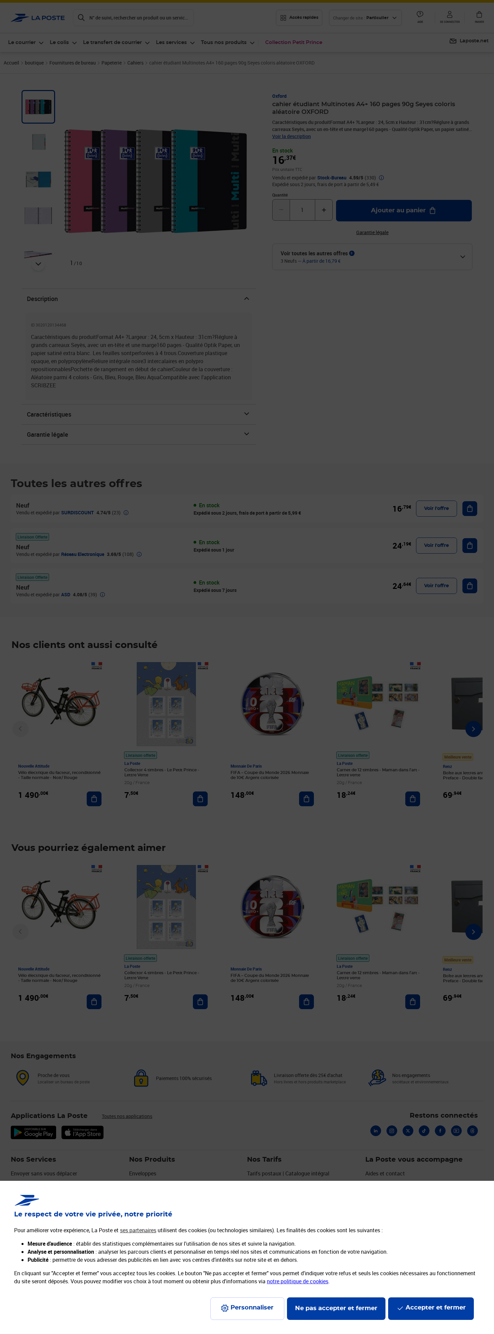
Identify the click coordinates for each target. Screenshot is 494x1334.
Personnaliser (252, 1308)
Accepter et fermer (436, 1308)
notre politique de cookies (297, 1281)
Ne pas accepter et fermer (336, 1308)
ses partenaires (138, 1230)
